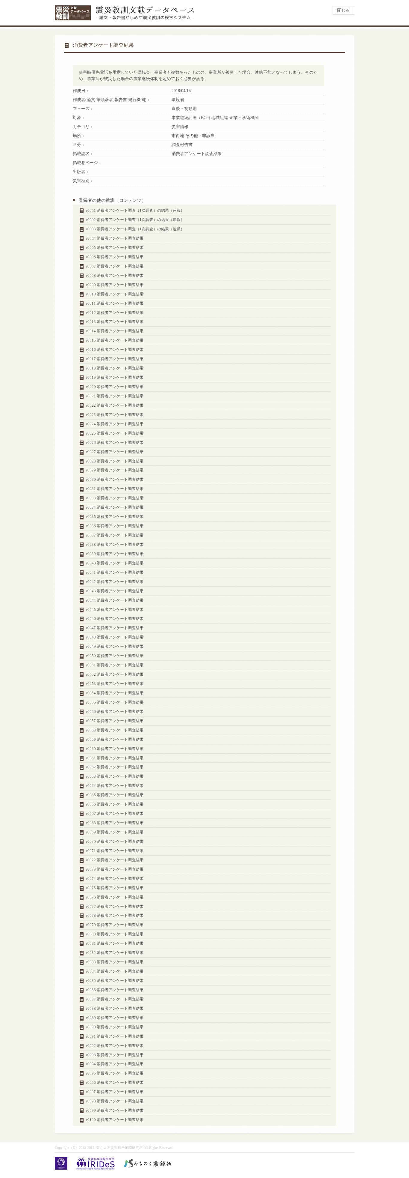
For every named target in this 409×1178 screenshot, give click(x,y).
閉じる (343, 10)
